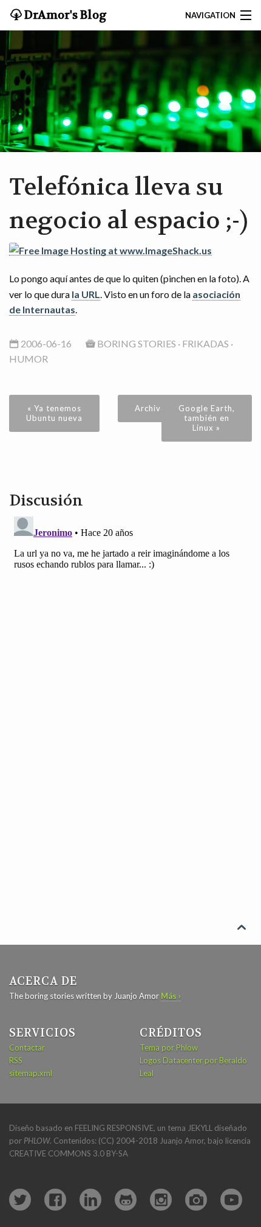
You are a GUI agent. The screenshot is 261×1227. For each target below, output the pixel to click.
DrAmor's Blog (64, 15)
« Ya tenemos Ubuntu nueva (54, 413)
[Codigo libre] (126, 1200)
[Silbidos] (20, 1200)
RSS (15, 1060)
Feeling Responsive (114, 1128)
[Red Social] (55, 1200)
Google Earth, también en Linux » (206, 418)
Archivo (150, 408)
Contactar (27, 1047)
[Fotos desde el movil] (161, 1200)
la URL (86, 294)
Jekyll (200, 1128)
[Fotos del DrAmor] (196, 1200)
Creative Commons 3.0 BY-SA (68, 1153)
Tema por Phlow (169, 1047)
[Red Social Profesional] (90, 1200)
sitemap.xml (30, 1073)
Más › (171, 996)
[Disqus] (130, 664)
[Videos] (231, 1200)
